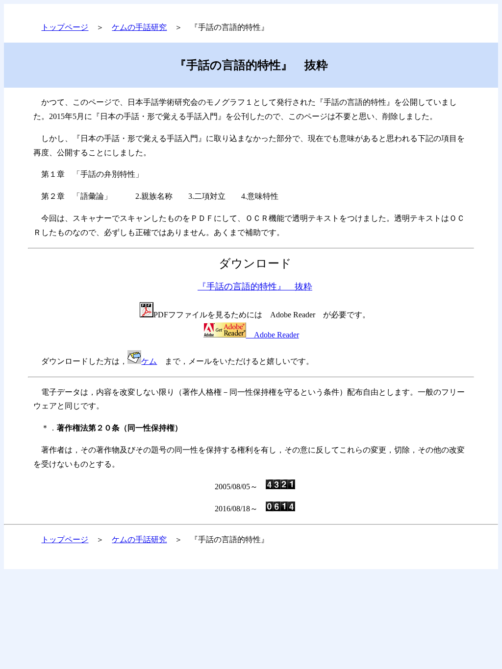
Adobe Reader (272, 335)
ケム (149, 361)
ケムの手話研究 (139, 27)
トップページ (64, 27)
